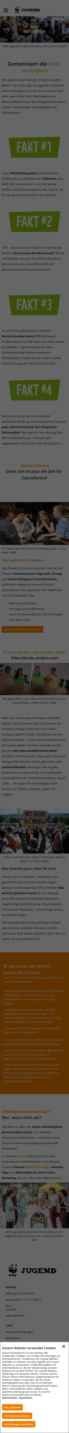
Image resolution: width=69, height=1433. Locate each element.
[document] (34, 1387)
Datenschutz (9, 1397)
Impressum (25, 1397)
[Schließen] (63, 1346)
